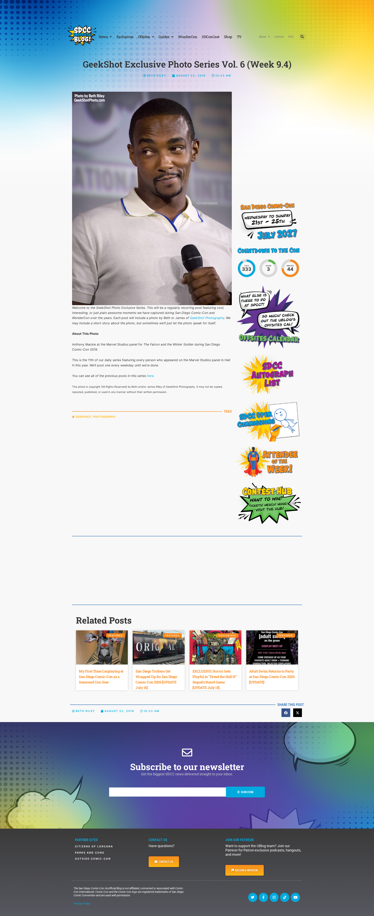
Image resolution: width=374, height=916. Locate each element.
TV (239, 36)
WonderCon (187, 36)
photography (104, 416)
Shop (228, 36)
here (150, 376)
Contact (279, 36)
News (103, 36)
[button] (302, 37)
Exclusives (124, 36)
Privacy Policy (82, 903)
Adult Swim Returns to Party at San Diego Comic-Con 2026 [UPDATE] (272, 676)
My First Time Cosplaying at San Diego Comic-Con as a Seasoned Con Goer (101, 676)
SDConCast (210, 36)
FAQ (290, 36)
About (262, 36)
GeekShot (84, 416)
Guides (164, 36)
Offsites (144, 36)
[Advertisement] (187, 11)
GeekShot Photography (207, 318)
